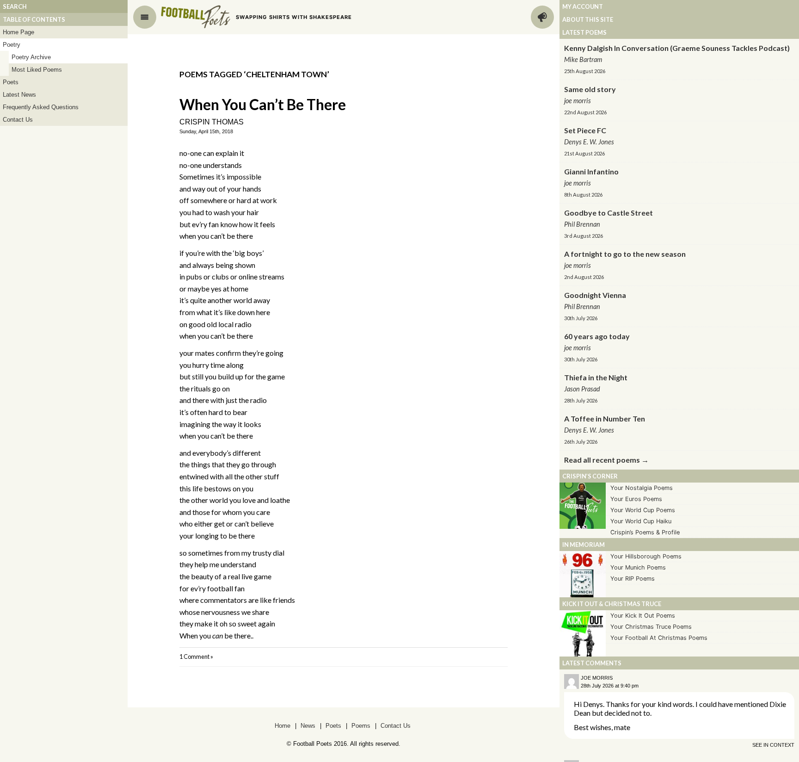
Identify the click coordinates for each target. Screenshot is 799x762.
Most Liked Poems (37, 69)
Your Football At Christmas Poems (658, 637)
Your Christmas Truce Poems (651, 626)
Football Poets (195, 16)
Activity (542, 17)
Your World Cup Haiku (640, 521)
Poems (360, 725)
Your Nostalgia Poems (641, 487)
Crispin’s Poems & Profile (645, 532)
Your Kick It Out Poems (642, 615)
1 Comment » (196, 656)
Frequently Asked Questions (41, 107)
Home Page (18, 32)
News (308, 725)
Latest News (19, 94)
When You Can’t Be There (262, 104)
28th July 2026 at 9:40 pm (610, 685)
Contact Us (18, 119)
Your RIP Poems (632, 578)
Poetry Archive (31, 57)
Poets (10, 82)
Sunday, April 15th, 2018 (206, 131)
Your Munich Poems (638, 567)
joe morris (597, 678)
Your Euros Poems (636, 499)
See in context (773, 745)
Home (282, 725)
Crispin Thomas (211, 122)
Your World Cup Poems (642, 510)
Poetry (11, 44)
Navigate (144, 17)
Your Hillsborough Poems (646, 556)
